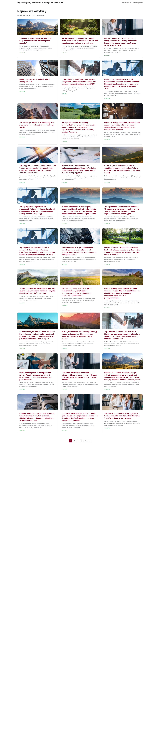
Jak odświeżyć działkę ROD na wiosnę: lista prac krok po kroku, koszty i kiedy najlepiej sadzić (36, 125)
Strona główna (138, 3)
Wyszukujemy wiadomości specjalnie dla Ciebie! (40, 2)
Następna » (86, 441)
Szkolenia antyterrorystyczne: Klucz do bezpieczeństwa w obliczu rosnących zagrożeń (35, 40)
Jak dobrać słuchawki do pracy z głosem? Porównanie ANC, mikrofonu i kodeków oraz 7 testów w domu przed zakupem (122, 416)
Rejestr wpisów (126, 3)
